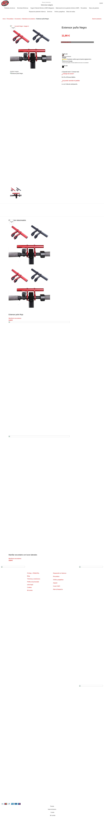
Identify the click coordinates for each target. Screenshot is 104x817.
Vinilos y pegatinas (58, 579)
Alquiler (55, 583)
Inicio (4, 18)
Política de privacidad (33, 581)
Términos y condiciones (33, 579)
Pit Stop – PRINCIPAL (33, 573)
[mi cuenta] (95, 3)
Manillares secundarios (28, 18)
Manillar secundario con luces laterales (23, 555)
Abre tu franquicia (58, 589)
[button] (71, 74)
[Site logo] (5, 3)
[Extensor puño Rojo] (29, 244)
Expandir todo (66, 71)
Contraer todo (74, 71)
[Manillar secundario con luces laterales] (39, 378)
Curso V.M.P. (56, 586)
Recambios (10, 18)
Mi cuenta (29, 590)
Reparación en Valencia (59, 573)
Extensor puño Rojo (16, 315)
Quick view (10, 311)
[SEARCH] (61, 3)
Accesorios (18, 18)
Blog (28, 576)
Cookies (29, 587)
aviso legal (30, 584)
